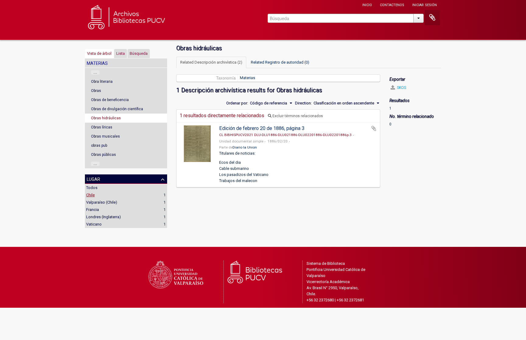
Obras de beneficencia (110, 100)
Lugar (93, 178)
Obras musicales (105, 136)
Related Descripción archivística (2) (211, 62)
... (95, 72)
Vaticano (94, 224)
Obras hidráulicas (106, 118)
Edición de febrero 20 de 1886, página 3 (261, 128)
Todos (91, 187)
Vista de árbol (99, 53)
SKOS (401, 88)
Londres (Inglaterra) (103, 217)
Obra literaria (102, 81)
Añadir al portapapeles (374, 128)
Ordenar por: (237, 103)
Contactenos (392, 4)
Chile (90, 195)
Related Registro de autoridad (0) (280, 62)
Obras (96, 91)
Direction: (303, 103)
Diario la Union (245, 147)
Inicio (367, 4)
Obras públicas (103, 154)
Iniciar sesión (424, 4)
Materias (247, 77)
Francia (92, 209)
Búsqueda (139, 53)
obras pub (99, 145)
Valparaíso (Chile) (101, 202)
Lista (120, 53)
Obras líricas (101, 127)
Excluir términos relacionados (297, 116)
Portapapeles (432, 17)
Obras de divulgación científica (117, 109)
